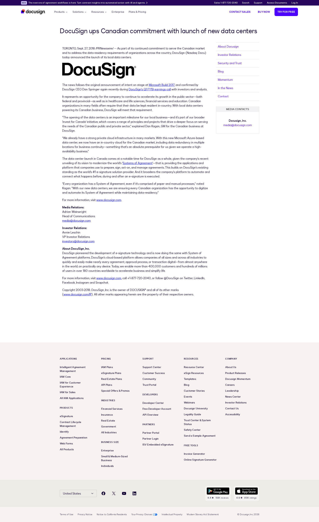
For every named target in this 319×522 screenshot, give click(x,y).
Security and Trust (230, 63)
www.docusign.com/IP (78, 294)
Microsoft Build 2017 (161, 85)
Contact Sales (240, 12)
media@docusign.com (76, 221)
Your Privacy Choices (141, 514)
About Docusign (228, 47)
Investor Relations (229, 55)
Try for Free (286, 12)
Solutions (78, 12)
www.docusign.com (108, 200)
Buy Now (264, 12)
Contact (223, 96)
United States (72, 494)
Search (245, 2)
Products (59, 12)
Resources (97, 12)
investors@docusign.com (78, 241)
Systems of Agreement (137, 163)
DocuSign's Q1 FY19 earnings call (150, 89)
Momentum (225, 80)
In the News (225, 88)
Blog (221, 72)
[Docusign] (33, 11)
